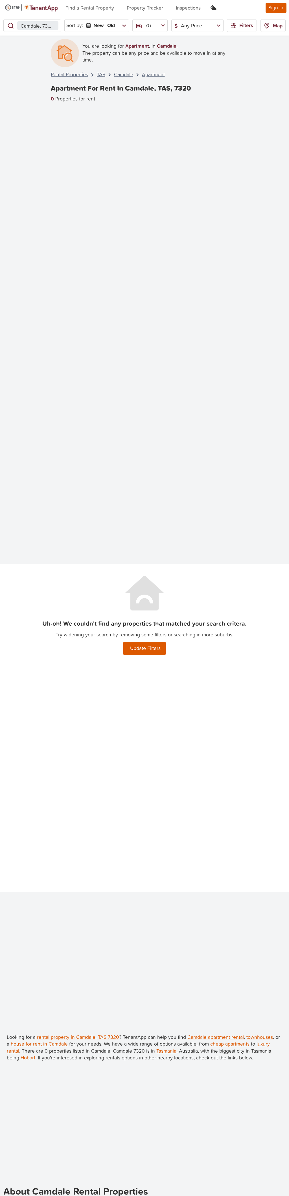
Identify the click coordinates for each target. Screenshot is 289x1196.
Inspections (188, 7)
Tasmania (166, 1050)
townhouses (259, 1037)
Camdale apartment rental (215, 1037)
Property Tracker (145, 7)
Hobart (28, 1057)
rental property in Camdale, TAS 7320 (78, 1037)
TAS (101, 74)
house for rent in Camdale (39, 1043)
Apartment (153, 74)
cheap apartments (229, 1043)
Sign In (275, 7)
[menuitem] (105, 25)
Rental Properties (69, 74)
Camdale (123, 74)
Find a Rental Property (89, 7)
